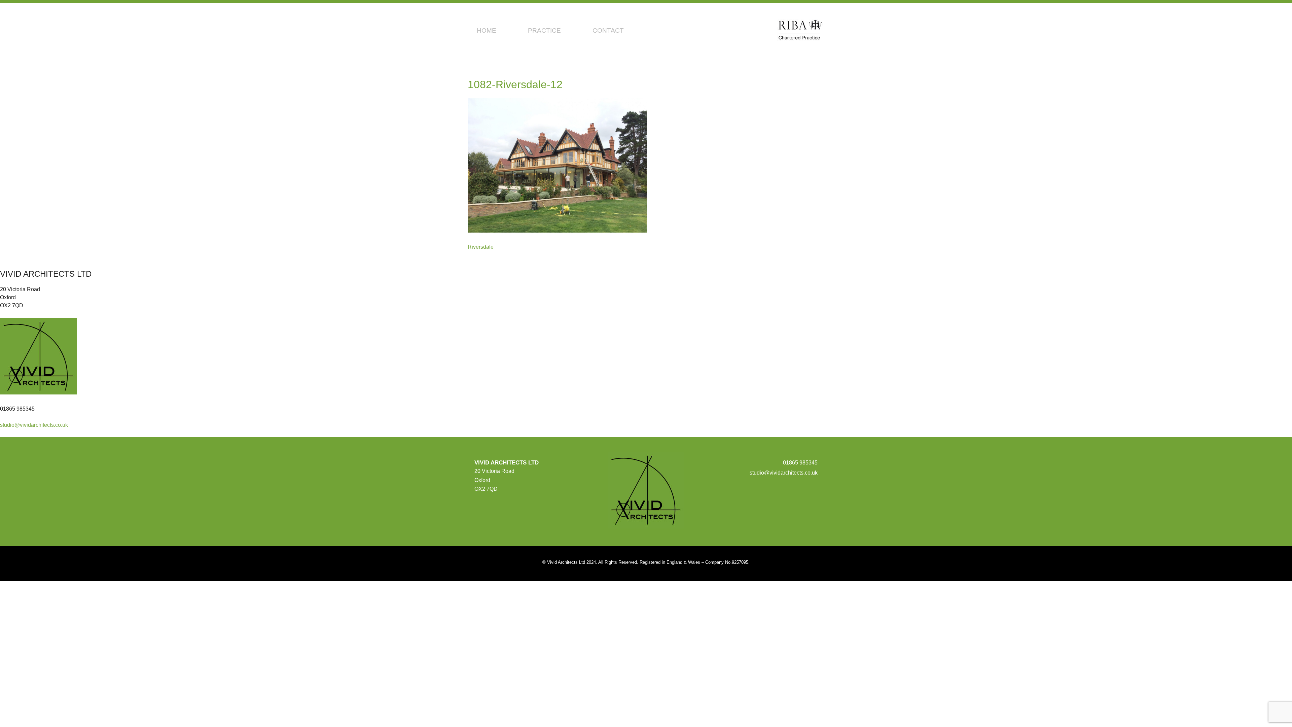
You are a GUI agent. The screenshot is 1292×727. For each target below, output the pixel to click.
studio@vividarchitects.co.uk (34, 425)
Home (486, 30)
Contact (608, 30)
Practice (544, 30)
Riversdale (481, 247)
